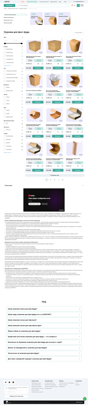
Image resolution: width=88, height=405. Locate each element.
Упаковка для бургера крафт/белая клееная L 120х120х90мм (74, 125)
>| (62, 179)
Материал (6, 84)
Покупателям (35, 381)
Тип (5, 68)
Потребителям (49, 381)
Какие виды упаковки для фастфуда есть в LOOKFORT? (29, 314)
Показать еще (55, 175)
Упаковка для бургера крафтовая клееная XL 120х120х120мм (54, 159)
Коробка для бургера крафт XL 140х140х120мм (54, 57)
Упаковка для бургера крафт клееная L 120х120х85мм (73, 91)
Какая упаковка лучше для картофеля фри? (25, 325)
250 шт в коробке (30, 94)
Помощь (61, 381)
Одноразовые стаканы (36, 383)
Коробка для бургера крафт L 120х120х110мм (33, 57)
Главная (5, 8)
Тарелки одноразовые (36, 384)
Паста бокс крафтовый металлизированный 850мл (53, 91)
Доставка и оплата (63, 384)
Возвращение (62, 386)
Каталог (10, 5)
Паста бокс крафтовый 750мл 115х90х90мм (73, 57)
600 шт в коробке (30, 163)
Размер (6, 46)
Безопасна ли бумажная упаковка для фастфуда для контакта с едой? (35, 342)
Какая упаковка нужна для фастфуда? (22, 309)
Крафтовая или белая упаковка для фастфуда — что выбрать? (32, 336)
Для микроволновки (9, 120)
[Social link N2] (9, 382)
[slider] (5, 43)
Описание (8, 185)
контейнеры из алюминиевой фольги (60, 281)
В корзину (38, 68)
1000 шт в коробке (70, 163)
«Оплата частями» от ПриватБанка (66, 383)
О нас (77, 383)
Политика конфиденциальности (29, 402)
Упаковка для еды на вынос (13, 8)
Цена (5, 37)
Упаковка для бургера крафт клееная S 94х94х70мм (53, 125)
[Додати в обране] (42, 39)
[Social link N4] (13, 382)
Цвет (5, 107)
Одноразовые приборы (36, 386)
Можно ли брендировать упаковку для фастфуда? (27, 348)
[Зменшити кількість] (34, 64)
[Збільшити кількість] (42, 64)
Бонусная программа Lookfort (51, 386)
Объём (5, 94)
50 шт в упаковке (79, 60)
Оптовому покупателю (44, 1)
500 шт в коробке (30, 60)
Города (5, 133)
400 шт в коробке (70, 94)
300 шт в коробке (70, 60)
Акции (60, 1)
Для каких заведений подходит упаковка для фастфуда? (30, 359)
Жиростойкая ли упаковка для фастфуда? (24, 331)
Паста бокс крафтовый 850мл (33, 90)
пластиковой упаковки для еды (38, 281)
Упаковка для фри (8, 22)
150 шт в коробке (50, 129)
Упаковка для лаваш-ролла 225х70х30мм (73, 159)
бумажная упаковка (46, 226)
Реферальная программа (50, 384)
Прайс (22, 1)
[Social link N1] (5, 382)
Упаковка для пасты (8, 20)
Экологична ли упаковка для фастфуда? (23, 353)
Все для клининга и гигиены (37, 388)
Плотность (6, 127)
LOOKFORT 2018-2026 (17, 402)
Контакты (77, 384)
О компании (79, 381)
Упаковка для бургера (9, 17)
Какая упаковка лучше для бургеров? (22, 320)
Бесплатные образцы (32, 1)
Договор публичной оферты (43, 402)
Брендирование (53, 1)
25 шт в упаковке (39, 94)
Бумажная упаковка (23, 8)
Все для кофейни (35, 390)
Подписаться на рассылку (16, 396)
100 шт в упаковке (39, 60)
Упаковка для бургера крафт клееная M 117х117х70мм (33, 125)
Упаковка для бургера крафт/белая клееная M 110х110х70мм (34, 159)
